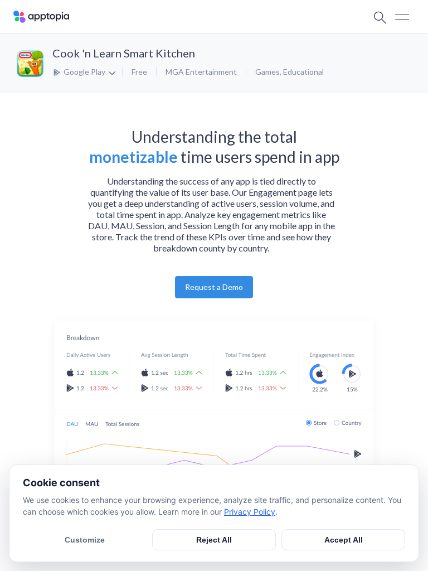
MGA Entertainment (201, 71)
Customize (85, 539)
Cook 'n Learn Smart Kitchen (123, 53)
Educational (303, 71)
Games (267, 71)
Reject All (214, 539)
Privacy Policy (249, 511)
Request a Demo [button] (214, 287)
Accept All (343, 539)
